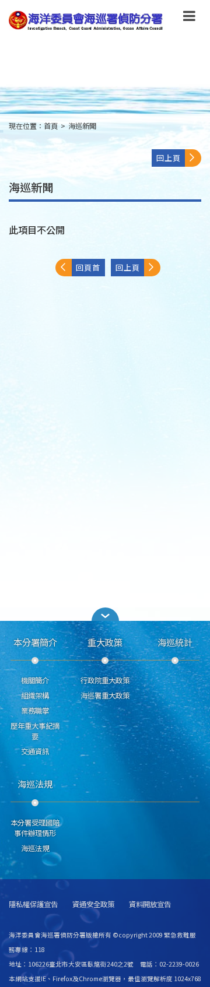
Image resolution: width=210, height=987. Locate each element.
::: (2, 131)
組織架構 (35, 695)
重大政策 (105, 641)
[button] (189, 18)
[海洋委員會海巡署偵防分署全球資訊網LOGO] (87, 20)
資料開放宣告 (150, 904)
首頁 (51, 126)
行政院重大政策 (105, 680)
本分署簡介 (35, 641)
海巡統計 (175, 641)
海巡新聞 (82, 126)
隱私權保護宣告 (33, 904)
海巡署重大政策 (105, 695)
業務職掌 (35, 710)
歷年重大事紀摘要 (35, 731)
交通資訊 (35, 751)
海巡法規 (35, 783)
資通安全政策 (93, 904)
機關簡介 (35, 680)
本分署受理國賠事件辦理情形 (35, 827)
